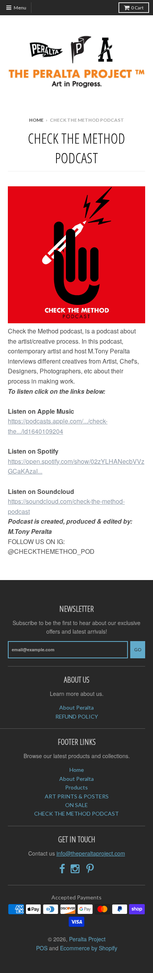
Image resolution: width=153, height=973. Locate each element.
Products (76, 787)
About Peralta (76, 707)
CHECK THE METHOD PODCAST (76, 813)
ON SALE (76, 805)
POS (41, 948)
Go (137, 649)
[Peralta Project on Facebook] (62, 868)
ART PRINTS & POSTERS (77, 796)
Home (36, 120)
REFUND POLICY (76, 716)
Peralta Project (87, 939)
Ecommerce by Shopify (88, 948)
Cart (137, 8)
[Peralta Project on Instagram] (76, 868)
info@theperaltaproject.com (90, 853)
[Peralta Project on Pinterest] (90, 868)
